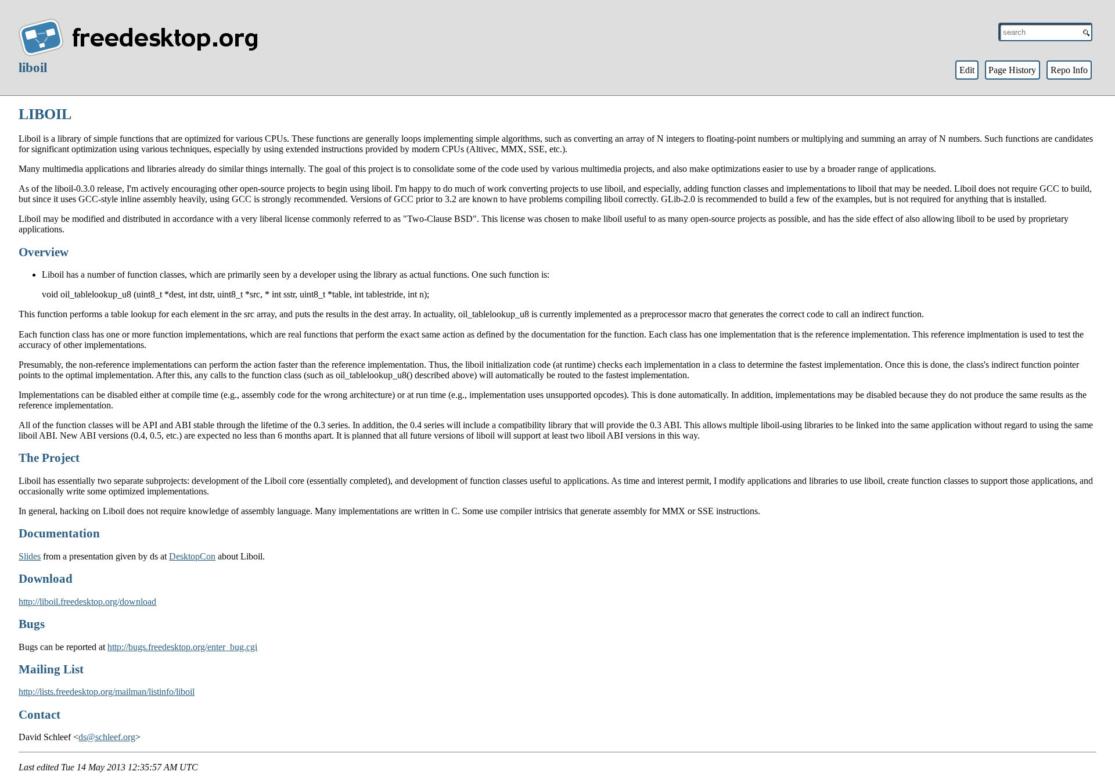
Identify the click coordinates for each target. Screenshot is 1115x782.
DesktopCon (192, 556)
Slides (30, 556)
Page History (1012, 70)
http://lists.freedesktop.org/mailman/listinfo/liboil (107, 692)
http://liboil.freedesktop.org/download (87, 602)
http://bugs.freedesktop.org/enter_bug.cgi (182, 647)
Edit (966, 70)
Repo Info (1069, 70)
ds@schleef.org (106, 737)
